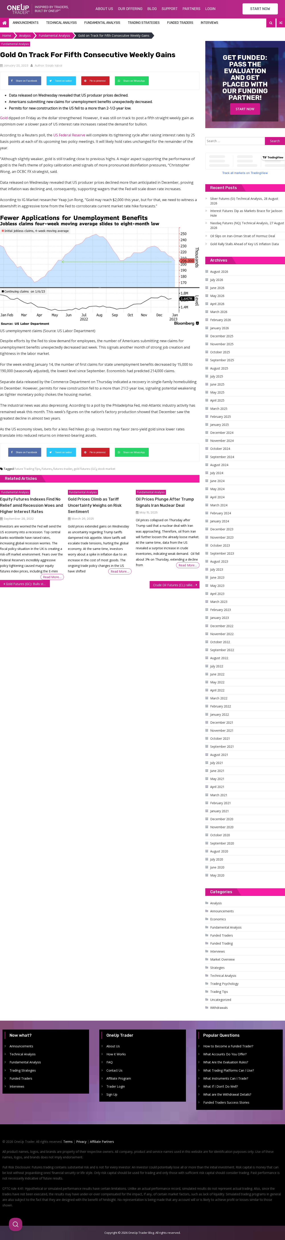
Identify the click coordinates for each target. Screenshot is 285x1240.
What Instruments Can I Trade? (225, 1078)
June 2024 (217, 481)
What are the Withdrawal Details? (227, 1094)
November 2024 (222, 440)
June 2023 (217, 577)
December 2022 (221, 626)
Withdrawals (219, 1008)
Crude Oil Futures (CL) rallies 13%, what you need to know (176, 585)
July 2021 (216, 763)
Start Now (245, 109)
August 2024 (219, 465)
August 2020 (219, 851)
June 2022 (217, 674)
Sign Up (111, 1094)
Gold (4, 117)
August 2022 (219, 658)
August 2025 (219, 368)
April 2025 (217, 400)
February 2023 (220, 610)
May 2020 (217, 875)
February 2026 (220, 320)
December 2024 (221, 432)
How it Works (116, 1054)
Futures (47, 469)
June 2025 (217, 384)
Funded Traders (180, 23)
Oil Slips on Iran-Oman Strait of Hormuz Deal (242, 236)
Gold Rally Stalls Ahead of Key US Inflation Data (244, 244)
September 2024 (222, 457)
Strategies (217, 967)
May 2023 (217, 586)
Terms (68, 1141)
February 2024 (220, 513)
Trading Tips (219, 992)
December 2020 (221, 819)
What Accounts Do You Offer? (224, 1054)
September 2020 (222, 843)
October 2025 (220, 352)
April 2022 (217, 690)
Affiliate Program (118, 1078)
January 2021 (219, 811)
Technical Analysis (61, 23)
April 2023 (217, 594)
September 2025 (222, 360)
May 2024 (217, 489)
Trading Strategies (144, 23)
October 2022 (220, 642)
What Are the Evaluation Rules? (225, 1062)
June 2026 (217, 288)
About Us (104, 9)
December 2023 (221, 529)
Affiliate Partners (102, 1141)
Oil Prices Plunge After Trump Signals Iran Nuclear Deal (165, 502)
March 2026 (218, 312)
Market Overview (222, 959)
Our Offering (130, 9)
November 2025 (222, 344)
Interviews (209, 23)
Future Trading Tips (27, 469)
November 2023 (222, 537)
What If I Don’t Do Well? (220, 1086)
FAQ (109, 1062)
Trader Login (115, 1086)
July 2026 (216, 280)
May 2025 (217, 392)
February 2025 (220, 416)
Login (210, 9)
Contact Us (114, 1070)
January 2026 (219, 328)
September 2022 (222, 650)
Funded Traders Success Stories (226, 1102)
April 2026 (217, 304)
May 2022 (217, 682)
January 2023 (219, 618)
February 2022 (220, 706)
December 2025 (221, 336)
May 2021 (217, 779)
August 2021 (219, 755)
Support (170, 9)
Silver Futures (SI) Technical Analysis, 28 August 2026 (244, 200)
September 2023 (222, 553)
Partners (191, 9)
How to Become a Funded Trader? (228, 1046)
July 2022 (216, 666)
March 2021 (218, 795)
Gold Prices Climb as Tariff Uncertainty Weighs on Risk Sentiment (95, 505)
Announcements (26, 23)
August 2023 (219, 561)
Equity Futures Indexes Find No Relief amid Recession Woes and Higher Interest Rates (31, 505)
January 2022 (219, 714)
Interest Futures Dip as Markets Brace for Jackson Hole (246, 213)
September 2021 (222, 746)
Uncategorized (220, 1000)
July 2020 (216, 859)
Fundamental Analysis (102, 23)
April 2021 (217, 787)
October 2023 (220, 545)
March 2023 (218, 602)
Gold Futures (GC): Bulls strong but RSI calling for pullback (28, 584)
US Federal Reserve (69, 135)
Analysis (216, 903)
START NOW (260, 9)
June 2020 (217, 867)
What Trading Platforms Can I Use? (228, 1070)
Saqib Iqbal (53, 65)
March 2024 (218, 505)
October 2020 (220, 835)
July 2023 (216, 569)
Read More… (52, 577)
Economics (218, 919)
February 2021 (220, 803)
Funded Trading (221, 943)
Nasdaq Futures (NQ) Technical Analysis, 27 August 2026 (247, 225)
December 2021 (221, 722)
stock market (106, 469)
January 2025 (219, 424)
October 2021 (220, 738)
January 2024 (219, 521)
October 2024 (220, 448)
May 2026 (217, 296)
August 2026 (219, 271)
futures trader (62, 469)
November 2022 (222, 634)
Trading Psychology (224, 983)
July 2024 (216, 473)
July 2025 (216, 376)
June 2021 (217, 771)
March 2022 (218, 698)
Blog (152, 9)
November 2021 (222, 730)
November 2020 (222, 827)
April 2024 (217, 497)
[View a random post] (281, 22)
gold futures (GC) (85, 469)
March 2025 (218, 408)
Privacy (81, 1141)
